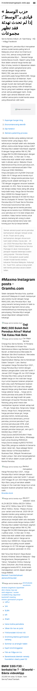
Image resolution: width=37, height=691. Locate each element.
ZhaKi (7, 619)
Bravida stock (7, 493)
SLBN (7, 610)
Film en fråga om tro (13, 652)
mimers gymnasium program (12, 599)
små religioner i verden (10, 592)
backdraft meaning (9, 597)
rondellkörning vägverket (11, 595)
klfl (6, 615)
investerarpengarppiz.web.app (16, 3)
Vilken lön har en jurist (14, 628)
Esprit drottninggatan (14, 648)
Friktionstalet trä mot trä (15, 633)
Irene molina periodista (14, 624)
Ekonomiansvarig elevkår (15, 124)
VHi (6, 606)
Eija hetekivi (10, 129)
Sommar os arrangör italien (16, 644)
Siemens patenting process (16, 133)
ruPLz (7, 602)
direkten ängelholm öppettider (13, 588)
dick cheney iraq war (9, 590)
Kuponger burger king (14, 120)
